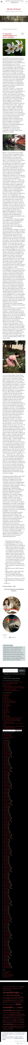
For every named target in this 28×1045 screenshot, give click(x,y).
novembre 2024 (7, 768)
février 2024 (6, 781)
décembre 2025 (7, 752)
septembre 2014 (7, 938)
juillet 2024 (6, 774)
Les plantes (10, 645)
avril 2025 (6, 761)
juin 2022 (6, 809)
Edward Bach (15, 998)
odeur (15, 1017)
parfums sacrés (10, 1020)
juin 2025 (6, 758)
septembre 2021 (7, 821)
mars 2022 (6, 813)
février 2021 (6, 831)
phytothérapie (5, 1022)
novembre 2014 (7, 935)
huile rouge (15, 1007)
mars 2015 (6, 930)
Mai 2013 (6, 960)
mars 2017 (6, 896)
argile (4, 990)
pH (14, 1020)
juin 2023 (6, 792)
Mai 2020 (6, 843)
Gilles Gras (10, 1000)
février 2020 (6, 848)
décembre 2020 (7, 834)
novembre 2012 (7, 967)
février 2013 (6, 963)
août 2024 (6, 772)
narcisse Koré (9, 654)
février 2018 (6, 881)
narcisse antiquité (14, 649)
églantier (11, 1029)
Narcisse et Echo (13, 652)
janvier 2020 (6, 849)
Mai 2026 (6, 745)
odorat (18, 1017)
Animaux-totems (10, 988)
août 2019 (6, 856)
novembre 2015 (7, 919)
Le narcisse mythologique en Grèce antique (10, 35)
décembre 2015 (7, 917)
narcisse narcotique (10, 656)
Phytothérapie (7, 715)
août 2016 (6, 906)
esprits (19, 998)
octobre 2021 (6, 820)
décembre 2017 (7, 884)
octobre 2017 (6, 887)
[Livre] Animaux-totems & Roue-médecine (13, 717)
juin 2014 (6, 942)
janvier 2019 (6, 866)
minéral (18, 1015)
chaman (8, 995)
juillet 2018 (6, 874)
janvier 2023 (6, 799)
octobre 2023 (7, 786)
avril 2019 (6, 862)
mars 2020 (6, 846)
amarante (4, 986)
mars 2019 (6, 863)
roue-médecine (8, 1024)
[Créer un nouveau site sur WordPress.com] (14, 1)
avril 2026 (6, 746)
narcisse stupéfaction (15, 658)
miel (8, 1015)
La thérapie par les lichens (9, 702)
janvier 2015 (6, 932)
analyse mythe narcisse (10, 647)
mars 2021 (6, 829)
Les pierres (6, 708)
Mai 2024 (6, 777)
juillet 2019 (6, 857)
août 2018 (6, 873)
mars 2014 (6, 946)
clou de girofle (19, 997)
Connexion (6, 972)
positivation (11, 1022)
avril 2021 (6, 828)
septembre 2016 (7, 905)
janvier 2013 (6, 964)
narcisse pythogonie (7, 658)
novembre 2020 (7, 835)
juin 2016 (6, 909)
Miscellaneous (7, 710)
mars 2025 (6, 763)
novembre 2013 (7, 952)
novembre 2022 (7, 802)
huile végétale (16, 1010)
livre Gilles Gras (19, 1014)
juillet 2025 (6, 757)
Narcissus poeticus (17, 659)
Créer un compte (7, 971)
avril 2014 (6, 945)
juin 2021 (6, 825)
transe (18, 1027)
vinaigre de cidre (6, 1029)
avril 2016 (6, 912)
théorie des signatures (9, 1027)
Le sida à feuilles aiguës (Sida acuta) (11, 690)
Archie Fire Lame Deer (18, 988)
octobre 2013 (6, 953)
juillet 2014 (6, 941)
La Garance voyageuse (9, 737)
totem (15, 1027)
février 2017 (6, 898)
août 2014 (6, 939)
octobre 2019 (6, 853)
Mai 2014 (6, 944)
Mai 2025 (6, 760)
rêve (19, 1024)
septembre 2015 (7, 921)
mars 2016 (6, 913)
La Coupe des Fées (8, 735)
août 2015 (6, 923)
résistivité (16, 1024)
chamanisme (16, 995)
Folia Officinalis (7, 734)
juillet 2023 (6, 790)
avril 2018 (6, 878)
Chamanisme (6, 698)
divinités (8, 998)
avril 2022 (6, 811)
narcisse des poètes (13, 650)
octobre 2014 (6, 937)
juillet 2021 (6, 824)
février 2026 (6, 749)
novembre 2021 (7, 818)
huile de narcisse (19, 647)
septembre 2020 (7, 838)
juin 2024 (6, 775)
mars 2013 (6, 962)
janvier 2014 (6, 949)
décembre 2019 (7, 850)
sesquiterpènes (13, 1026)
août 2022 (6, 806)
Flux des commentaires (9, 975)
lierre (9, 1014)
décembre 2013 (7, 951)
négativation (11, 1017)
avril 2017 (6, 895)
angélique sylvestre (16, 986)
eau (11, 998)
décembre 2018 (7, 867)
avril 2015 (6, 928)
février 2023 (6, 797)
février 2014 (6, 948)
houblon (9, 1004)
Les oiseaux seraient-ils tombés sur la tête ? (13, 682)
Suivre (22, 670)
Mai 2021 (6, 827)
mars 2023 (6, 796)
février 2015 (6, 931)
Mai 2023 (6, 793)
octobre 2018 (6, 870)
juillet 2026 (6, 742)
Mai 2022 (6, 810)
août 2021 (6, 822)
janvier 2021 (6, 832)
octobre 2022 (7, 803)
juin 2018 (6, 875)
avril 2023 (6, 795)
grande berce (16, 1000)
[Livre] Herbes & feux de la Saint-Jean (12, 719)
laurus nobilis (8, 1012)
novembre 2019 (7, 852)
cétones (4, 998)
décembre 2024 (7, 767)
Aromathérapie (7, 694)
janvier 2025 (6, 765)
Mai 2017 (6, 893)
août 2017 (6, 889)
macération (5, 1015)
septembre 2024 (7, 771)
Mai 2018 (6, 877)
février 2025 (6, 764)
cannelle (4, 995)
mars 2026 (6, 747)
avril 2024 (6, 778)
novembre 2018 (7, 868)
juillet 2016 (6, 907)
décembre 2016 (7, 900)
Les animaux (6, 704)
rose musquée (21, 1022)
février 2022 (6, 814)
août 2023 (6, 789)
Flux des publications (8, 974)
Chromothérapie (7, 699)
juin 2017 (6, 892)
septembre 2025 (7, 756)
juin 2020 (6, 842)
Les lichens (6, 706)
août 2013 (6, 956)
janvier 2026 (6, 750)
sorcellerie (19, 1026)
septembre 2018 (7, 871)
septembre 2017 (7, 888)
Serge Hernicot (6, 1026)
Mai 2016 (6, 910)
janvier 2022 (6, 816)
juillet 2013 (6, 957)
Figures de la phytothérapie (10, 701)
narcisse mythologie (16, 654)
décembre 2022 (7, 800)
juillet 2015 (6, 924)
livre (12, 1014)
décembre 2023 (7, 784)
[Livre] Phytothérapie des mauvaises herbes (13, 729)
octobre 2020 (7, 836)
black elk (21, 992)
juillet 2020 (6, 841)
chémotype (12, 997)
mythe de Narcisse (6, 649)
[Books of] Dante (14, 9)
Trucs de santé (7, 716)
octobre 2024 (7, 770)
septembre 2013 (7, 955)
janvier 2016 (6, 916)
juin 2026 (6, 743)
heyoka (6, 1004)
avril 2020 (6, 845)
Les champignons (7, 705)
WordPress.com (7, 977)
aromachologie (8, 990)
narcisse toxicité (10, 659)
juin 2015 (6, 926)
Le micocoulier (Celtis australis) (11, 683)
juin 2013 (6, 959)
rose (16, 1022)
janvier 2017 (6, 899)
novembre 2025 (7, 753)
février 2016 (6, 914)
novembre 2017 (7, 885)
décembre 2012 (7, 966)
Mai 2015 (6, 927)
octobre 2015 (6, 920)
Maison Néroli (7, 738)
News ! (5, 713)
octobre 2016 (6, 903)
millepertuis (12, 1015)
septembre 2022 (7, 804)
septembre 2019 (7, 855)
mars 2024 (6, 779)
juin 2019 (6, 859)
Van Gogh (21, 1027)
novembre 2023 (7, 785)
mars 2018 (6, 880)
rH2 (14, 1022)
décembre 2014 (7, 934)
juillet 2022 (6, 807)
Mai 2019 (6, 860)
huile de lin (13, 1004)
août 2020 (6, 839)
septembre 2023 (7, 788)
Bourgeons (6, 697)
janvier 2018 (6, 882)
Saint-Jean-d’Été (7, 684)
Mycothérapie (7, 712)
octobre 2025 (7, 754)
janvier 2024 (6, 782)
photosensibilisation (19, 1020)
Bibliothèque (6, 695)
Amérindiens (9, 986)
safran (22, 1024)
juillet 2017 (6, 891)
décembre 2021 (7, 817)
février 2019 (6, 864)
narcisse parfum (18, 656)
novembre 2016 (7, 902)
